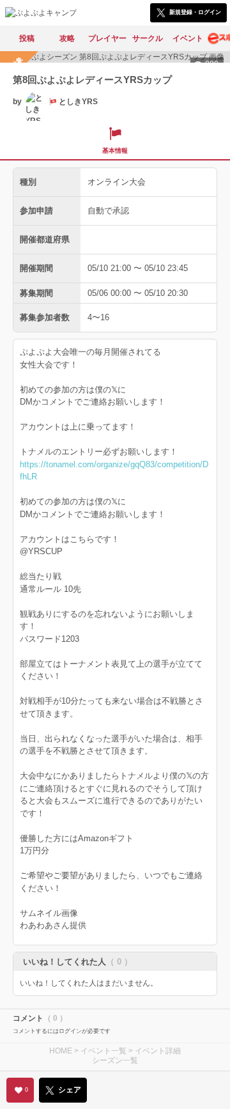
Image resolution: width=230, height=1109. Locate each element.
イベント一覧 (103, 1050)
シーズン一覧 (115, 1060)
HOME (60, 1050)
